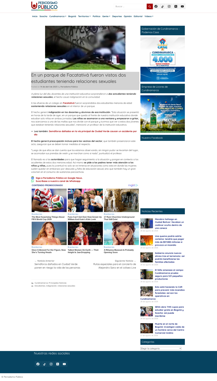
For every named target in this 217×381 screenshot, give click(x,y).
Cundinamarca (41, 283)
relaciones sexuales (66, 286)
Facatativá (68, 103)
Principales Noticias (57, 283)
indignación (51, 286)
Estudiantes (40, 286)
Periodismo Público (69, 86)
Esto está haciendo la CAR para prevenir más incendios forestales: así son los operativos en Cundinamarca (162, 293)
